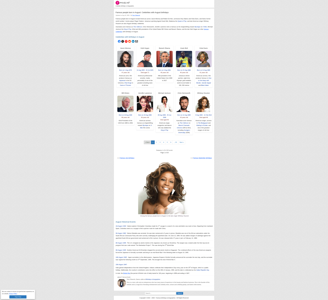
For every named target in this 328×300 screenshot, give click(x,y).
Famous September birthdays (202, 158)
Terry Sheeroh (136, 15)
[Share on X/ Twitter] (122, 41)
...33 (175, 142)
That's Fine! (18, 297)
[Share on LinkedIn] (133, 41)
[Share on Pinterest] (126, 41)
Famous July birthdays (127, 158)
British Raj (126, 273)
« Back (147, 142)
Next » (182, 142)
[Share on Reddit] (129, 41)
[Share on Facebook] (119, 41)
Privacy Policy (13, 293)
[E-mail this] (136, 41)
